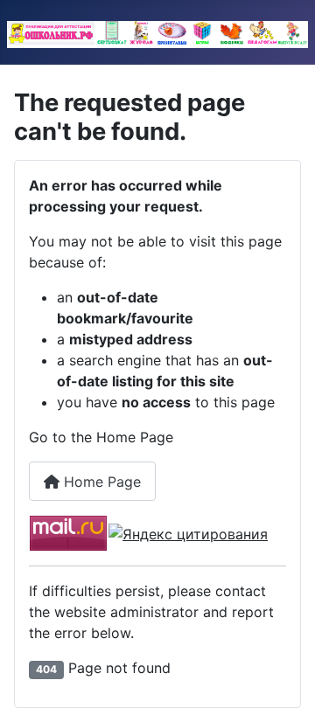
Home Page (100, 481)
